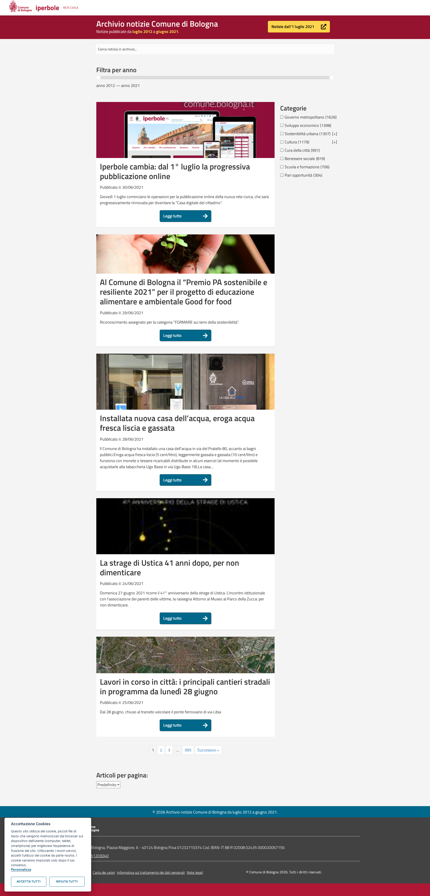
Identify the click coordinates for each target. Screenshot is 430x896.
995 (188, 750)
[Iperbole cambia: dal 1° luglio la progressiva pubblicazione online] (185, 142)
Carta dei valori (104, 872)
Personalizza (21, 869)
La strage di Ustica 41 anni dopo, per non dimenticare (169, 567)
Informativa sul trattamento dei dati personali (151, 872)
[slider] (98, 77)
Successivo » (208, 750)
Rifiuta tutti (67, 881)
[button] (299, 26)
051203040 (98, 856)
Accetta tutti (29, 881)
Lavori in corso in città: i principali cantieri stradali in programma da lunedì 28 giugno (185, 686)
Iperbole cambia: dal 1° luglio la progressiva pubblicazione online (175, 171)
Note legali (195, 872)
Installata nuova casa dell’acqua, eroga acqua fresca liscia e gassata (177, 423)
